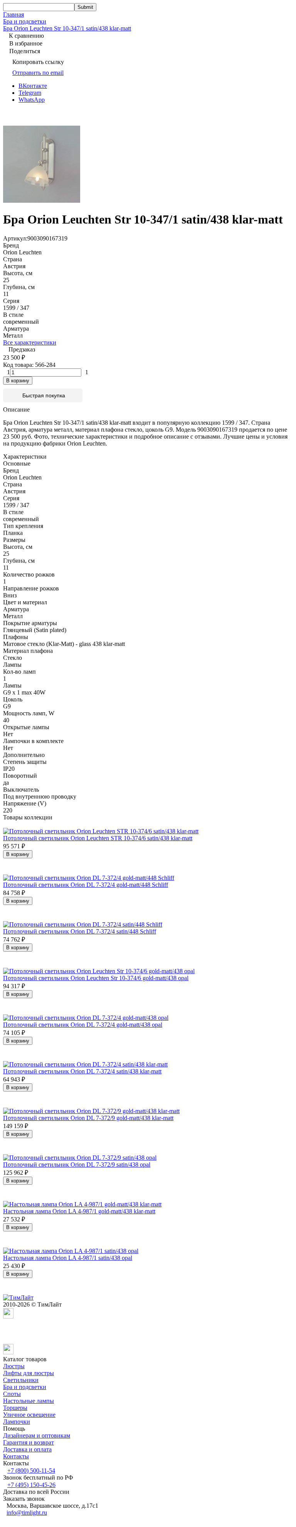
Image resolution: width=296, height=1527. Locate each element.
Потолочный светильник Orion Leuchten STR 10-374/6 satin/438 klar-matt (97, 838)
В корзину (17, 380)
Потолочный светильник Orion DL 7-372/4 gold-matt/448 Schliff (85, 884)
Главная (13, 14)
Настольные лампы (28, 1401)
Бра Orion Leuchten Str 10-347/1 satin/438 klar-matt (67, 28)
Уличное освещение (29, 1414)
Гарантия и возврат (28, 1442)
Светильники (21, 1380)
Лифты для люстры (28, 1373)
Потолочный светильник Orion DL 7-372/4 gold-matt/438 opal (82, 1024)
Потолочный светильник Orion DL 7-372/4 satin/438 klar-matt (82, 1071)
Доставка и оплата (27, 1449)
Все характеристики (29, 342)
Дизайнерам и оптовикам (36, 1435)
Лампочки (16, 1421)
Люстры (14, 1366)
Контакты (16, 1456)
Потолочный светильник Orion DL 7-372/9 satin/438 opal (76, 1164)
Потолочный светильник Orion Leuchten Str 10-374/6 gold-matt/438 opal (95, 978)
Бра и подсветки (24, 21)
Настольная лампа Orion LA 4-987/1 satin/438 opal (67, 1258)
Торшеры (15, 1407)
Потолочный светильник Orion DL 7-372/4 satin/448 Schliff (79, 931)
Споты (12, 1394)
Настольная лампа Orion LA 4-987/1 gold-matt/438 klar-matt (79, 1211)
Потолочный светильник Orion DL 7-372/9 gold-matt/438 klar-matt (88, 1118)
